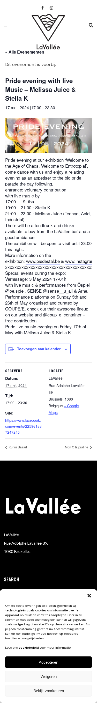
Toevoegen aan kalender (39, 348)
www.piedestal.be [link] (43, 261)
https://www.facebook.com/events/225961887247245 (23, 426)
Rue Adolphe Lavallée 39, (26, 543)
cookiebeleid (29, 648)
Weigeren (49, 676)
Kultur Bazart (17, 447)
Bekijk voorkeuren (48, 691)
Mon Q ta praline (77, 447)
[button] (89, 595)
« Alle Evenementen (24, 52)
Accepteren (48, 662)
